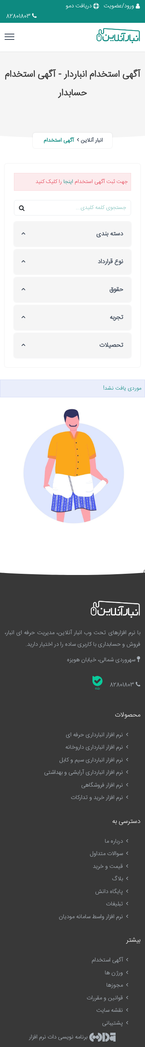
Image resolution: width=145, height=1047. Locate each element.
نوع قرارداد (110, 262)
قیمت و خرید (109, 866)
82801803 (19, 16)
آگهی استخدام (108, 960)
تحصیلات (111, 345)
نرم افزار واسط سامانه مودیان (92, 917)
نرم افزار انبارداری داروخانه (95, 747)
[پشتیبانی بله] (97, 683)
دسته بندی (109, 234)
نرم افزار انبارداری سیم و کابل (92, 760)
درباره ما (115, 841)
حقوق (116, 289)
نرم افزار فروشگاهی (103, 785)
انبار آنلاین (92, 140)
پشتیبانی (113, 1023)
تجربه (116, 317)
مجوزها (115, 985)
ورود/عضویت (120, 6)
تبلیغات (115, 904)
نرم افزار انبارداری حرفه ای (95, 735)
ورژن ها (115, 973)
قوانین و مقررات (106, 998)
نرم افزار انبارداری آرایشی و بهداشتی (84, 772)
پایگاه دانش (110, 891)
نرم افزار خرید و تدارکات (98, 797)
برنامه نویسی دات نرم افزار (59, 1037)
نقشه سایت (110, 1010)
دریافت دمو (79, 6)
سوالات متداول (107, 854)
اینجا (68, 181)
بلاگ (118, 879)
